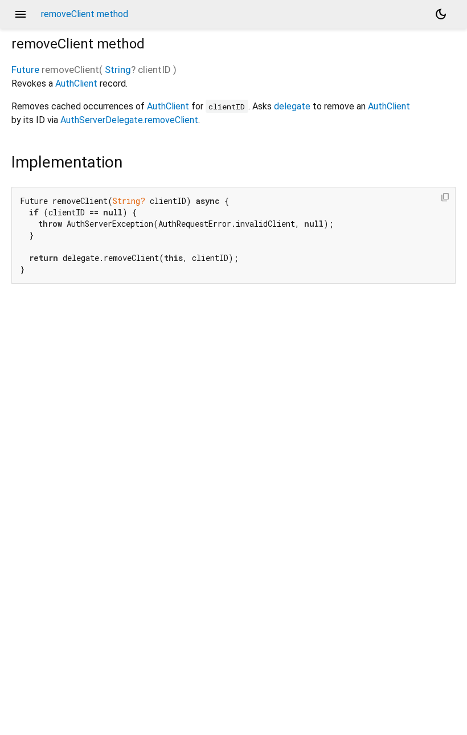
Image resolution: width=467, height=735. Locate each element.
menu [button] (20, 14)
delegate (292, 106)
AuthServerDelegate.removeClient (129, 120)
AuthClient (76, 83)
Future (25, 69)
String (118, 69)
